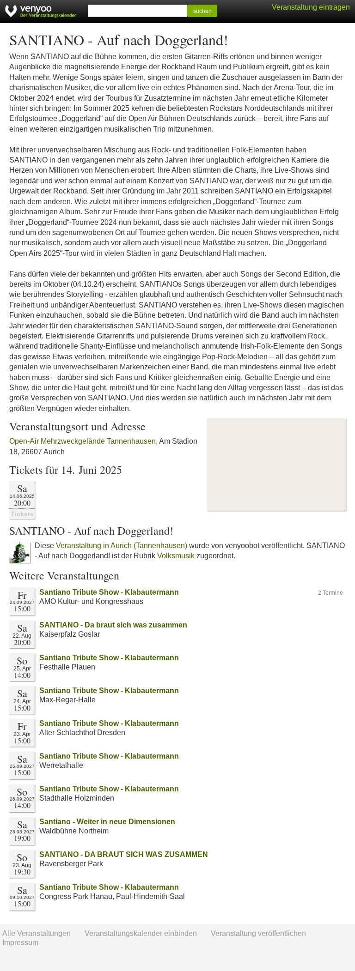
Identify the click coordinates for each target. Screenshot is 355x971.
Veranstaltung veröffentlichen (258, 933)
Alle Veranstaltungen (36, 933)
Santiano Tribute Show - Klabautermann (109, 592)
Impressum (20, 943)
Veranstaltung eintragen (311, 7)
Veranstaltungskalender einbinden (141, 933)
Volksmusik (176, 556)
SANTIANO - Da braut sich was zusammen (113, 625)
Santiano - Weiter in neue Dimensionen (107, 822)
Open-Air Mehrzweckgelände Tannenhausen (82, 441)
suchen (202, 11)
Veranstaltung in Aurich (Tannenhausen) (121, 545)
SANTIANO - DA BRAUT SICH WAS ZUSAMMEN (123, 854)
